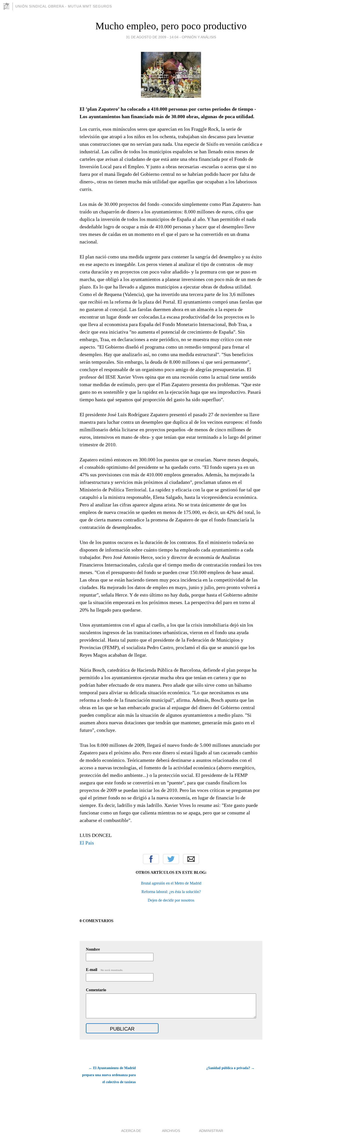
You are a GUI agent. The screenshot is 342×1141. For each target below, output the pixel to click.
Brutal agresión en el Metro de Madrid (171, 883)
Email (191, 859)
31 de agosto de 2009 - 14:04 (152, 37)
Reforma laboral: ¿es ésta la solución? (171, 892)
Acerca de (131, 1131)
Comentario (96, 990)
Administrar (211, 1131)
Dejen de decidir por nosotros (171, 900)
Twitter (171, 859)
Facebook (151, 859)
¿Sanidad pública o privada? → (230, 1068)
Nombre (93, 949)
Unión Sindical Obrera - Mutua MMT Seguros (63, 6)
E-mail (104, 969)
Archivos (171, 1131)
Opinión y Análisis (199, 37)
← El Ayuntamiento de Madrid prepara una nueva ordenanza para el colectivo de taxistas (109, 1075)
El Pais (87, 842)
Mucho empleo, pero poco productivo (171, 26)
